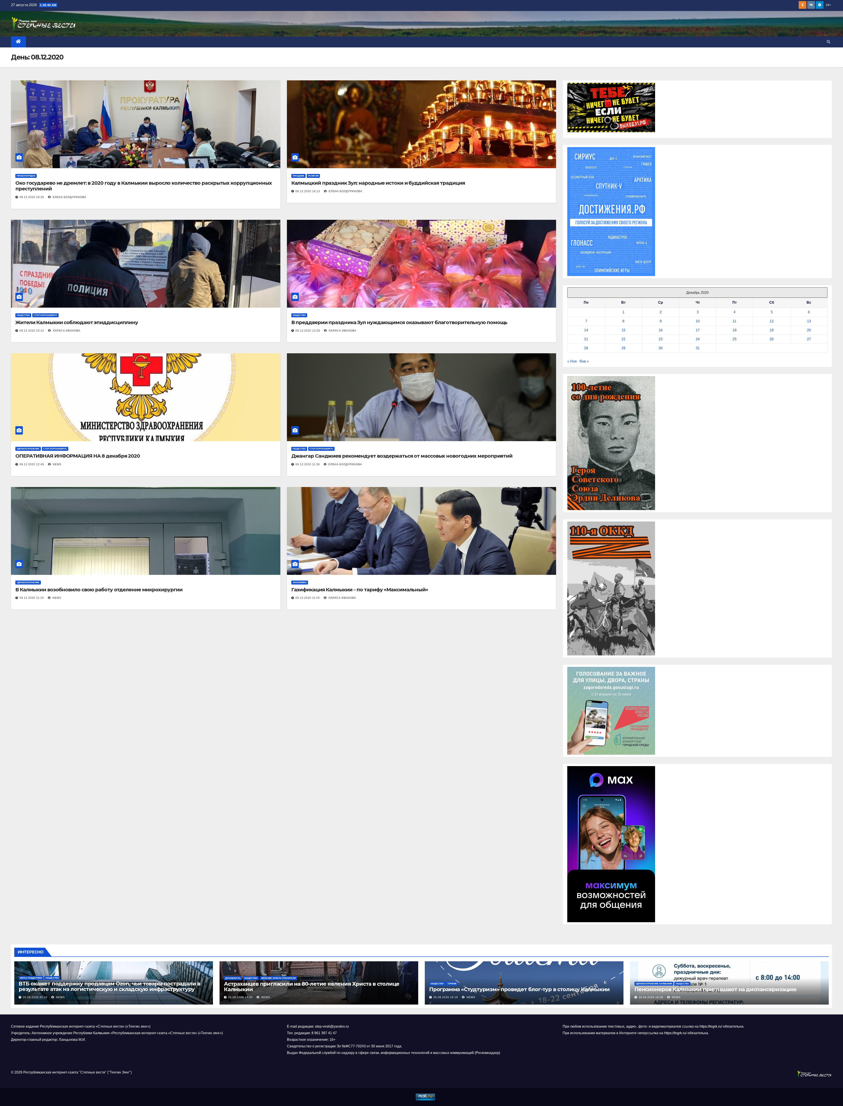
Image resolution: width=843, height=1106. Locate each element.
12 (772, 321)
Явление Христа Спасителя (278, 978)
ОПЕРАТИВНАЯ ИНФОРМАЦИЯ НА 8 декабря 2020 (77, 456)
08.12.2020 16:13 (307, 191)
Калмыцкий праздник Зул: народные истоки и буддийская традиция (378, 183)
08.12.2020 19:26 (32, 197)
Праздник (298, 176)
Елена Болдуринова (69, 197)
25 (735, 339)
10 (698, 321)
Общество (23, 315)
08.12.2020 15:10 (32, 330)
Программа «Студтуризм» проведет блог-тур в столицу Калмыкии (519, 989)
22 (623, 339)
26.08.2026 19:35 (240, 997)
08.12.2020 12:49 (32, 464)
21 (586, 339)
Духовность (233, 978)
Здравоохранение (28, 448)
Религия (313, 176)
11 (734, 321)
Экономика (300, 582)
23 (661, 339)
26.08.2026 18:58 (651, 997)
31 (698, 348)
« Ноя (572, 361)
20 (809, 330)
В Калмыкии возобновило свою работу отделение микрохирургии (98, 590)
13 (809, 321)
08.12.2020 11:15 (32, 597)
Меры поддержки (31, 978)
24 (698, 339)
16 (661, 330)
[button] (828, 42)
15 (623, 330)
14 (586, 330)
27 (809, 339)
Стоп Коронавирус (45, 315)
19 (772, 330)
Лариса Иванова (66, 330)
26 (772, 339)
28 (586, 348)
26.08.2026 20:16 (35, 997)
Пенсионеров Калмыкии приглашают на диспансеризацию (715, 989)
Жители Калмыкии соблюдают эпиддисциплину (76, 322)
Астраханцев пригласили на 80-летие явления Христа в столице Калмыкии (311, 986)
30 (661, 348)
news (56, 464)
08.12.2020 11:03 (307, 597)
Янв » (584, 361)
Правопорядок (26, 176)
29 (623, 348)
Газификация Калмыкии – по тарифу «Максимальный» (359, 590)
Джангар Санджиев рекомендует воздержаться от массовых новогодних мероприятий (401, 456)
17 (698, 330)
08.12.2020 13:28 (307, 330)
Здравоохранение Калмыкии (654, 983)
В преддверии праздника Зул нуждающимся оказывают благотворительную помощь (399, 322)
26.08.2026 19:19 (445, 997)
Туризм (451, 983)
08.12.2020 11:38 (307, 464)
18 (735, 330)
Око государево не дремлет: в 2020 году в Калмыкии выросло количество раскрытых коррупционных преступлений (143, 186)
